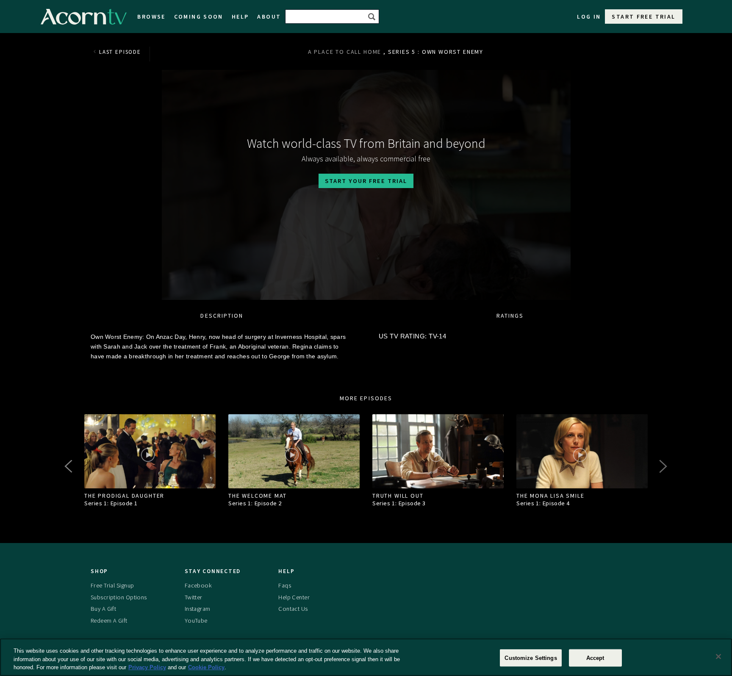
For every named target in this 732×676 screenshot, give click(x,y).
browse (151, 16)
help (240, 16)
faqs (284, 585)
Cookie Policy (206, 667)
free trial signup (112, 585)
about (269, 16)
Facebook (198, 585)
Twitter (193, 597)
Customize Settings (531, 657)
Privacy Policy (147, 667)
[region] (366, 657)
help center (294, 597)
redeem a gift (109, 620)
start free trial (643, 16)
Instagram (198, 609)
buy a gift (103, 609)
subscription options (119, 597)
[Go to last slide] (69, 466)
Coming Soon (198, 16)
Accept (595, 657)
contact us (293, 609)
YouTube (196, 620)
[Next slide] (662, 466)
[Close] (718, 656)
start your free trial (366, 181)
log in (589, 16)
